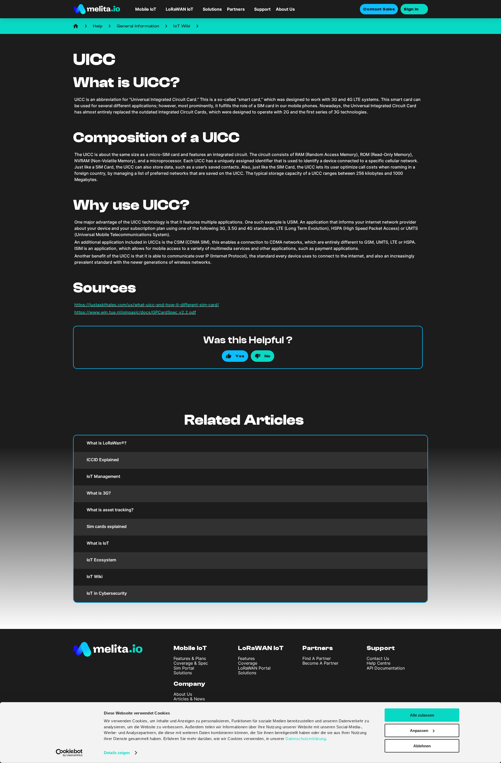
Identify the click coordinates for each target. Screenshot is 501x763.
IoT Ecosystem (101, 559)
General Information (138, 26)
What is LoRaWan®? (107, 443)
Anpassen (419, 730)
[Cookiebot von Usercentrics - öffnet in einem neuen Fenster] (69, 753)
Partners (317, 648)
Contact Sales (379, 9)
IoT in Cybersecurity (107, 593)
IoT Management (103, 476)
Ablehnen (422, 745)
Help (98, 26)
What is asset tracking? (110, 509)
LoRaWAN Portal (254, 668)
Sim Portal (184, 668)
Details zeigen (117, 752)
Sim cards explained (107, 526)
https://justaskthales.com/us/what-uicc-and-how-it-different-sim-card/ (146, 304)
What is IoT (98, 543)
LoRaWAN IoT (261, 648)
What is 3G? (99, 493)
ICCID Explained (103, 459)
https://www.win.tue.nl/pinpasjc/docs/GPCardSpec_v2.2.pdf (135, 312)
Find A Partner (316, 658)
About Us (285, 9)
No (267, 356)
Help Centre (378, 663)
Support (262, 9)
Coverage (247, 663)
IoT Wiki (181, 26)
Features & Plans (190, 658)
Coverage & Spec (191, 663)
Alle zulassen (422, 715)
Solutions (212, 9)
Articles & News (189, 698)
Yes (239, 356)
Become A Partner (320, 663)
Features (246, 658)
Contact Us (378, 658)
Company (189, 683)
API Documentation (386, 668)
